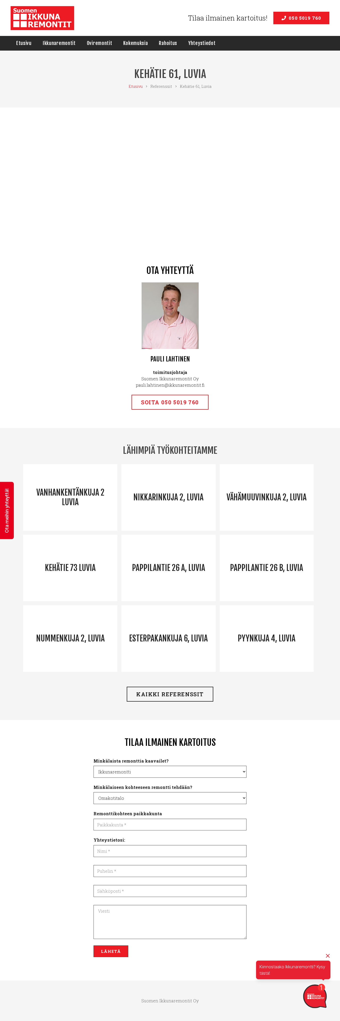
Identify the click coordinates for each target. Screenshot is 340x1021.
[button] (7, 510)
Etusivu (136, 86)
